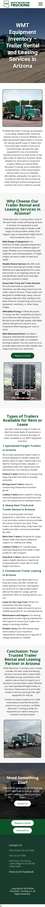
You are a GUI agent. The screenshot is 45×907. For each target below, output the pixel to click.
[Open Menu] (40, 4)
